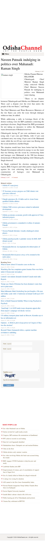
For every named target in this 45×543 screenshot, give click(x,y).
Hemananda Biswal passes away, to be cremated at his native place (21, 255)
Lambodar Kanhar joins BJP (11, 466)
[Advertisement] (22, 22)
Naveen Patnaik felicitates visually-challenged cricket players (21, 232)
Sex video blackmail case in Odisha (14, 428)
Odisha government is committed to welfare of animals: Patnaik (21, 224)
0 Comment (15, 177)
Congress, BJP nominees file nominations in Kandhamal (20, 435)
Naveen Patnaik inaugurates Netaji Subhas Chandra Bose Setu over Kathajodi (20, 487)
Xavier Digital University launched (14, 491)
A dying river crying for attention (13, 479)
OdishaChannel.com (22, 537)
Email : (7, 349)
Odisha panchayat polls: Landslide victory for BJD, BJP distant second (22, 240)
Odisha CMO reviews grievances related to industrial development (21, 208)
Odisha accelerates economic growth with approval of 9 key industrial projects (23, 216)
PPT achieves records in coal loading (14, 439)
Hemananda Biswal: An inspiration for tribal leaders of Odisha (21, 248)
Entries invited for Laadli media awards (15, 432)
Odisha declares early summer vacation (15, 452)
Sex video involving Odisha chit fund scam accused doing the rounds (21, 456)
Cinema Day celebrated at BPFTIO (14, 501)
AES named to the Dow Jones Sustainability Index (18, 482)
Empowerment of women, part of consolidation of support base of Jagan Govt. (21, 471)
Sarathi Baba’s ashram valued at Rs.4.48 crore (17, 494)
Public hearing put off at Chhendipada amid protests (19, 498)
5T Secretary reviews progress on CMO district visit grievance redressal (20, 192)
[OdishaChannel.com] (22, 52)
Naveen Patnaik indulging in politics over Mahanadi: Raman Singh (20, 64)
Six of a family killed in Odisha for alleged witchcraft (19, 475)
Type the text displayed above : (11, 380)
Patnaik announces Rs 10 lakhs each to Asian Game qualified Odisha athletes (20, 200)
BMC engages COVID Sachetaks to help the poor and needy (19, 462)
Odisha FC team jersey (10, 185)
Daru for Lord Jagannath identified (13, 442)
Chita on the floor (8, 449)
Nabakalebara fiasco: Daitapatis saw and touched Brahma (20, 445)
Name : (7, 343)
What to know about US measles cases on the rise (18, 264)
